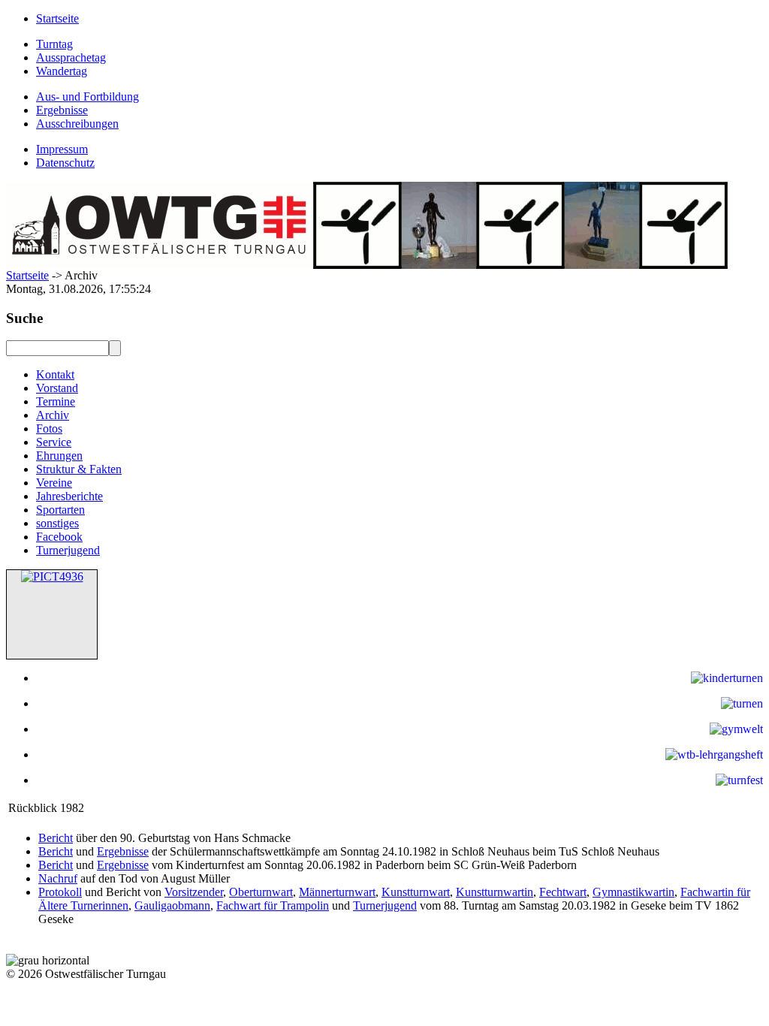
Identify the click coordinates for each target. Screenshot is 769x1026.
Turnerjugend (385, 905)
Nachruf (57, 878)
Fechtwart (563, 892)
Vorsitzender (193, 892)
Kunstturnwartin (494, 892)
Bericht (55, 837)
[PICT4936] (52, 576)
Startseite (27, 275)
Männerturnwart (337, 892)
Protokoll (60, 892)
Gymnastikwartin (633, 892)
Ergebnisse (123, 851)
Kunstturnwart (415, 892)
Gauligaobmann (172, 905)
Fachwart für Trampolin (272, 905)
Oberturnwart (261, 892)
